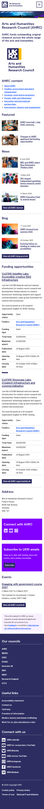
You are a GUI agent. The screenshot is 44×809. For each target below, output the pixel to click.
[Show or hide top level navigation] (39, 5)
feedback (12, 625)
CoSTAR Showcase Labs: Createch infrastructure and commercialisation (18, 382)
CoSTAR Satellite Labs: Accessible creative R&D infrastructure (16, 276)
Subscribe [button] (9, 565)
